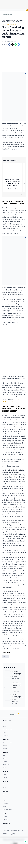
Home (3, 20)
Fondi (4, 732)
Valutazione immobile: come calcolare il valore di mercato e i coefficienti (17, 698)
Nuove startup (6, 784)
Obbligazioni (6, 727)
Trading (4, 806)
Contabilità (5, 777)
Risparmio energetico (8, 742)
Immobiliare (13, 20)
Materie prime (6, 797)
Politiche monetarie (7, 809)
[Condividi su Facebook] (9, 44)
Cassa (4, 774)
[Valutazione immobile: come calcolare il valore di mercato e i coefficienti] (7, 699)
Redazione (4, 41)
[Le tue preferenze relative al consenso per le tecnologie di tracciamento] (25, 841)
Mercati (5, 791)
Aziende (5, 771)
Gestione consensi (13, 834)
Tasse (4, 758)
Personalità (6, 823)
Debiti (4, 755)
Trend (4, 787)
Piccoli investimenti (7, 729)
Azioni (4, 724)
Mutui (12, 176)
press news (5, 656)
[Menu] (24, 14)
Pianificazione (6, 764)
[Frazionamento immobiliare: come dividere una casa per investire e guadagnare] (7, 686)
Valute (4, 800)
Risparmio (6, 739)
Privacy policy (14, 830)
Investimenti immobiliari (9, 24)
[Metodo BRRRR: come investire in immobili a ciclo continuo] (7, 675)
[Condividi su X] (12, 44)
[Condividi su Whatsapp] (16, 44)
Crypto (5, 813)
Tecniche (5, 748)
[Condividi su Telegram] (19, 44)
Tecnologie (5, 745)
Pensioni (5, 761)
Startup (5, 781)
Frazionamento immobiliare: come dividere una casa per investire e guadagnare (17, 685)
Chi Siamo (20, 830)
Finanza (5, 752)
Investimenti (7, 20)
